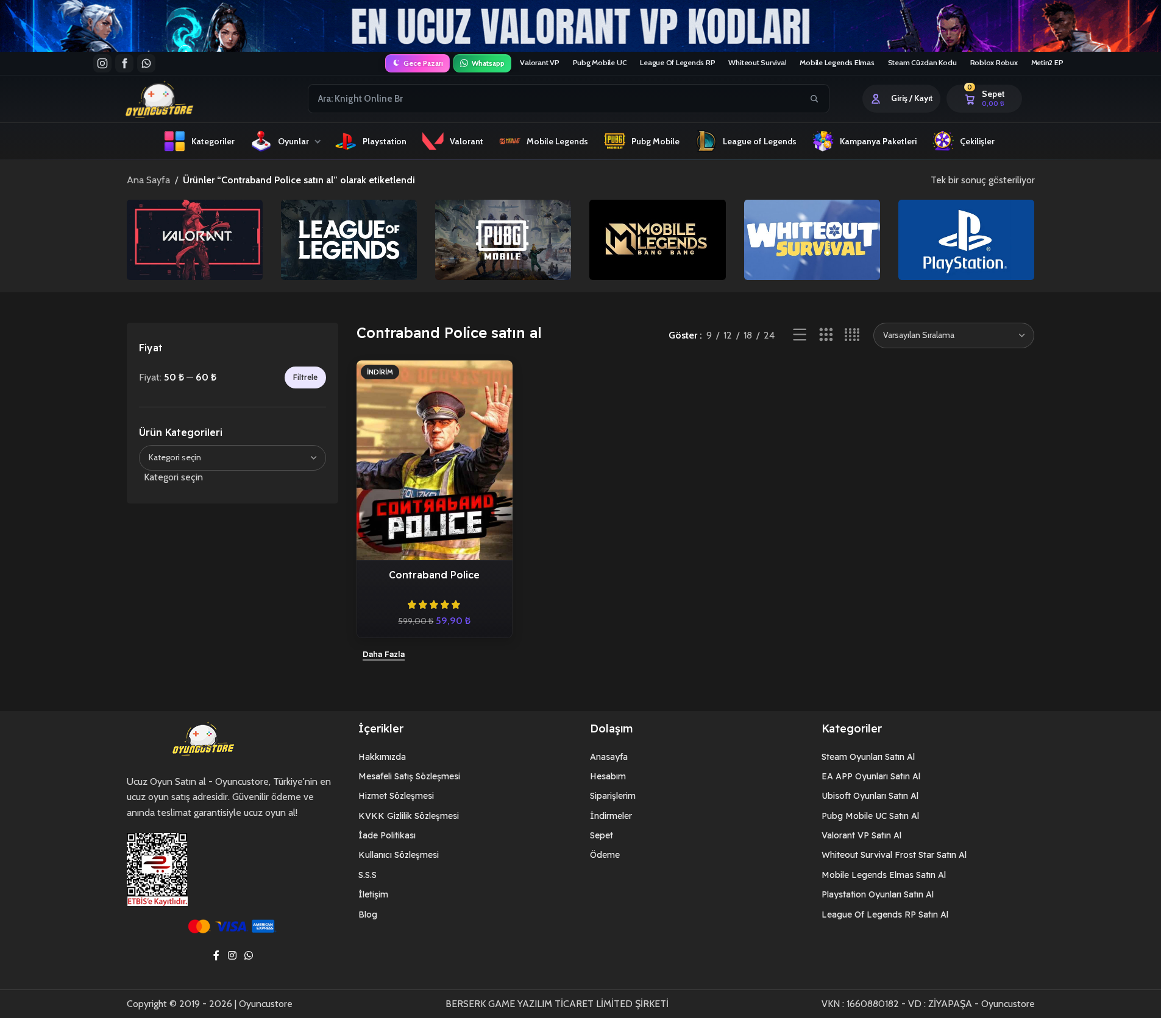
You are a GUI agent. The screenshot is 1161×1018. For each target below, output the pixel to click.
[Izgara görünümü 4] (852, 335)
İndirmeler (611, 815)
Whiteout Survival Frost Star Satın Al (894, 854)
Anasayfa (609, 756)
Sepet (601, 835)
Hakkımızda (382, 756)
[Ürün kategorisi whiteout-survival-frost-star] (812, 239)
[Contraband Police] (435, 460)
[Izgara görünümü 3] (826, 335)
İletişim (373, 894)
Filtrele (305, 377)
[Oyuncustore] (182, 98)
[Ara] (814, 98)
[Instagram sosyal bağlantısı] (232, 955)
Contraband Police (434, 575)
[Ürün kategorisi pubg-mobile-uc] (503, 239)
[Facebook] (124, 63)
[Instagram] (102, 63)
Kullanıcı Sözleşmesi (398, 854)
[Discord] (146, 63)
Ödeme (605, 854)
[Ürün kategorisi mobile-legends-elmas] (657, 239)
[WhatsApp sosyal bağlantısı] (249, 955)
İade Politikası (387, 835)
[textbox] (233, 477)
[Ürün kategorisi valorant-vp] (195, 239)
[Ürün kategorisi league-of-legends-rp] (349, 239)
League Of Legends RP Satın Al (885, 914)
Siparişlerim (613, 795)
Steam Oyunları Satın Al (868, 756)
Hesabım (608, 776)
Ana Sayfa (148, 180)
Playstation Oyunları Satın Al (878, 894)
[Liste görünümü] (800, 335)
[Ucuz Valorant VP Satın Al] (580, 26)
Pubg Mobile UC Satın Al (870, 815)
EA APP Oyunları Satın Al (871, 776)
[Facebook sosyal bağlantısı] (216, 955)
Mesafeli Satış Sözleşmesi (409, 776)
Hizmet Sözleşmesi (396, 795)
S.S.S (367, 874)
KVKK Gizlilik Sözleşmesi (408, 815)
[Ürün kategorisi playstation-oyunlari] (966, 239)
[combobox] (554, 99)
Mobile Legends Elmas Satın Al (884, 874)
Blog (367, 914)
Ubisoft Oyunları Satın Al (870, 795)
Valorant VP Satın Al (861, 835)
